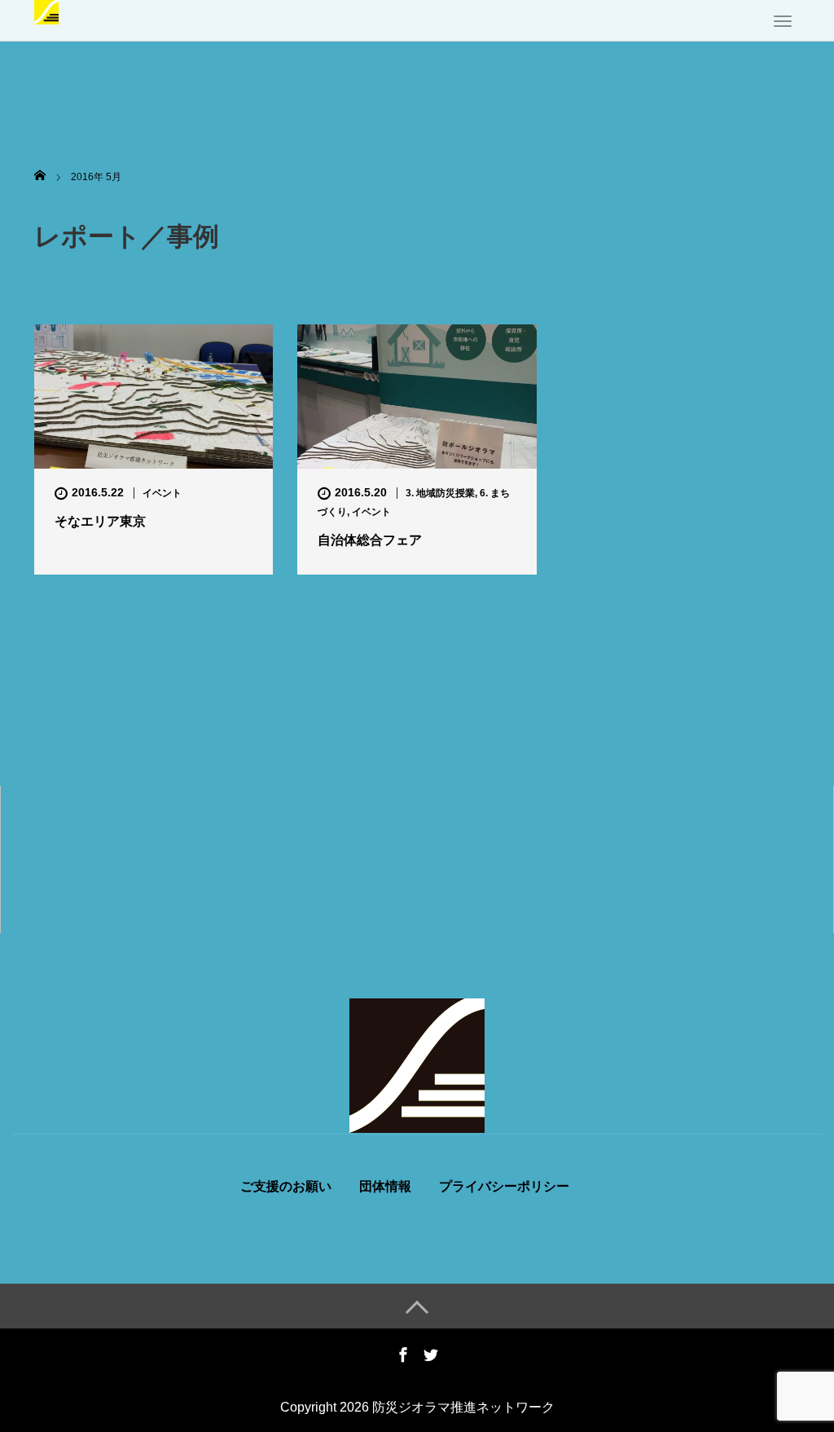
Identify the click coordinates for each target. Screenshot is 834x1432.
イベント (162, 493)
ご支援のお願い (285, 1186)
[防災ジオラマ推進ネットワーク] (46, 11)
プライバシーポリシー (504, 1186)
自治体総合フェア (370, 540)
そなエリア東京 (100, 521)
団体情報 (385, 1186)
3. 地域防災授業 (440, 493)
